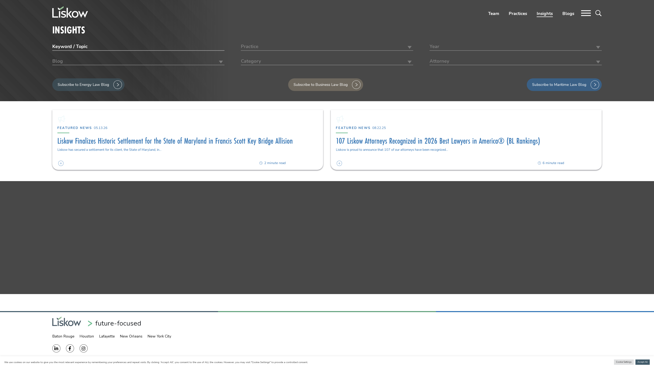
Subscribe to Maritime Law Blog (559, 84)
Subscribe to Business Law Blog (321, 84)
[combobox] (327, 47)
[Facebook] (70, 348)
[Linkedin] (56, 348)
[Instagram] (84, 348)
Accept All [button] (642, 362)
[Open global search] (598, 13)
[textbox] (327, 46)
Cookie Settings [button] (624, 362)
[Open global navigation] (586, 12)
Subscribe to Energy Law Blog (83, 84)
